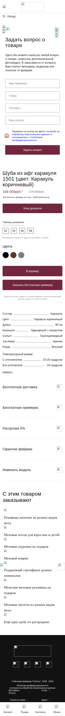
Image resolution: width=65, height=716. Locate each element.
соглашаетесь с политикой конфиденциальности (27, 139)
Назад (11, 16)
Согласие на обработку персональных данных (32, 688)
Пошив (24, 712)
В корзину (32, 271)
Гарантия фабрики (17, 449)
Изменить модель (17, 470)
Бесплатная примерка (20, 407)
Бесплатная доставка (20, 387)
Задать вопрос (32, 149)
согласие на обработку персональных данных (36, 133)
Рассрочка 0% (14, 428)
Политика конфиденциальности (32, 685)
